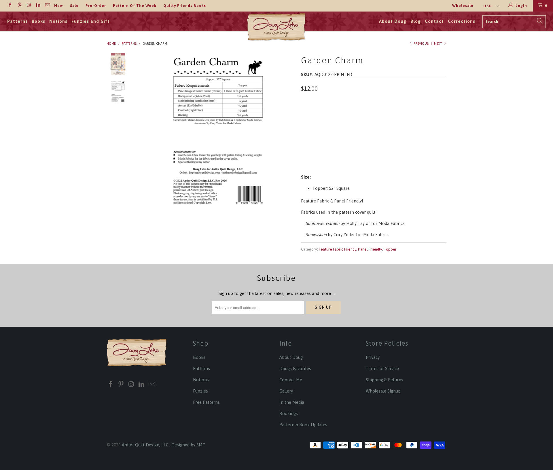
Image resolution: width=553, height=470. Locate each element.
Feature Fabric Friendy (337, 249)
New (58, 5)
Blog (415, 21)
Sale (74, 5)
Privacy (373, 357)
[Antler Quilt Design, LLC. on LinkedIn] (37, 5)
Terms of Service (382, 368)
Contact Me (290, 379)
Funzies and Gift (90, 21)
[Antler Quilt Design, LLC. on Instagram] (28, 5)
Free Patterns (206, 402)
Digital (336, 115)
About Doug (392, 21)
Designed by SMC (188, 444)
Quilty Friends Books (184, 5)
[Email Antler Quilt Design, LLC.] (47, 5)
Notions (58, 21)
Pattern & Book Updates (303, 424)
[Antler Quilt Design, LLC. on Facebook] (9, 5)
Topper (390, 249)
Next (438, 43)
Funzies (200, 390)
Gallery (286, 390)
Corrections (461, 21)
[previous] (147, 131)
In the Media (291, 402)
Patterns (17, 21)
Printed (312, 115)
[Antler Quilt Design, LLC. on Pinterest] (19, 5)
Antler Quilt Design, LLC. (145, 444)
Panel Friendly (370, 249)
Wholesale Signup (383, 390)
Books (38, 21)
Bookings (288, 413)
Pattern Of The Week (134, 5)
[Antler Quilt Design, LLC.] (276, 29)
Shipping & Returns (384, 379)
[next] (287, 131)
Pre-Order (96, 5)
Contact (434, 21)
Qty (305, 131)
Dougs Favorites (295, 368)
